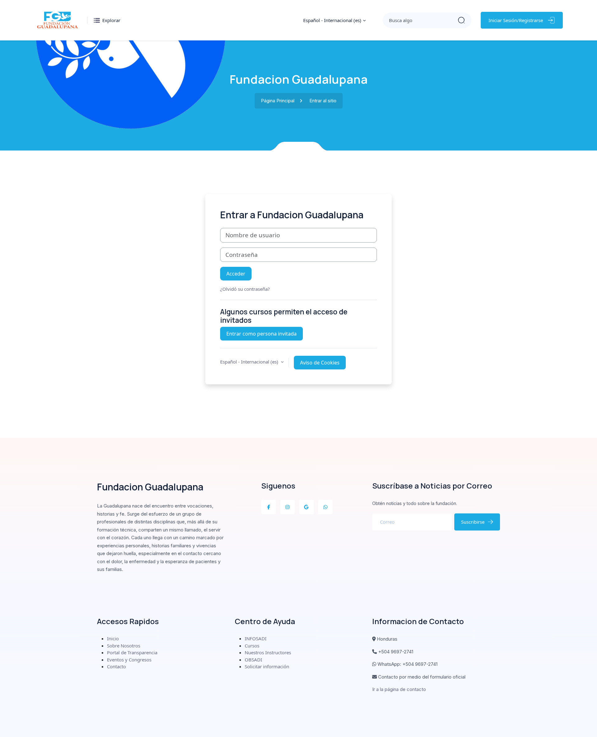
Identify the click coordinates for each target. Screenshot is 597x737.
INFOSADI (255, 638)
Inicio (113, 638)
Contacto (116, 666)
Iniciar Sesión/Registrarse (515, 20)
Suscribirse (472, 522)
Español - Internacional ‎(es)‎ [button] (250, 362)
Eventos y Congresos (129, 659)
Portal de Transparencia (132, 652)
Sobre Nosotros (123, 645)
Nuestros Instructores (268, 652)
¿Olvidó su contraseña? (245, 289)
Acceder (235, 273)
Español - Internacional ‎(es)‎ (332, 20)
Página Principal (277, 101)
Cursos (252, 645)
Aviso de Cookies (320, 362)
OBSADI (253, 659)
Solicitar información (267, 666)
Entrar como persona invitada (261, 333)
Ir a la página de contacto (399, 689)
